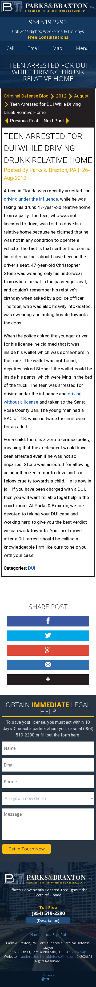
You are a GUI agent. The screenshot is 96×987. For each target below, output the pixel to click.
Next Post (54, 120)
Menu (82, 48)
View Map (79, 952)
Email (33, 48)
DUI (31, 568)
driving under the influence (31, 199)
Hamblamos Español (48, 934)
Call (10, 48)
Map (57, 48)
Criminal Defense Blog (27, 96)
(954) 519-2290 (48, 913)
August (81, 96)
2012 (62, 96)
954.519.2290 (48, 22)
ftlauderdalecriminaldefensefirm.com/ (47, 956)
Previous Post (24, 120)
